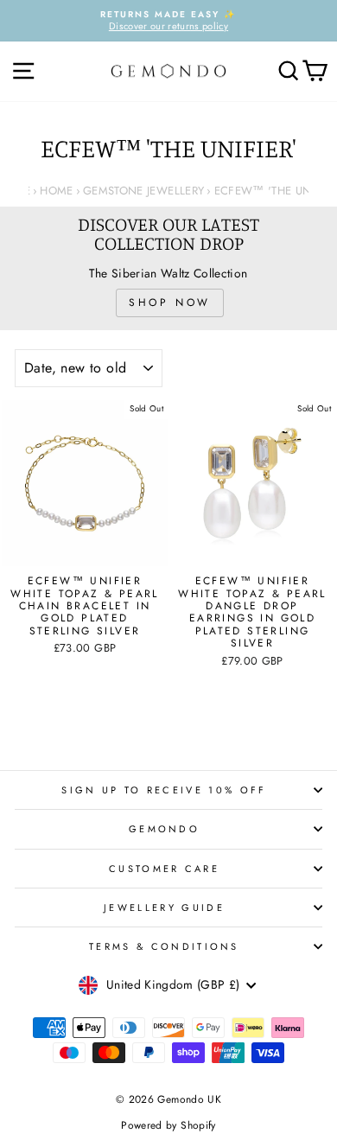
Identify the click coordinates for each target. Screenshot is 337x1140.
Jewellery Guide (164, 907)
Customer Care (164, 869)
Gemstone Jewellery (143, 190)
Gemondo (164, 829)
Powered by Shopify (168, 1125)
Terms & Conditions (164, 946)
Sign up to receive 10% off (163, 790)
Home (56, 190)
